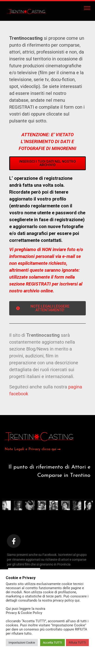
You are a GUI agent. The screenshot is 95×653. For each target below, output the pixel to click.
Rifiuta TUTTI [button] (77, 642)
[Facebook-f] (14, 541)
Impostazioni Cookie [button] (22, 642)
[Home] (30, 11)
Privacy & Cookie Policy (24, 613)
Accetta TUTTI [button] (52, 642)
